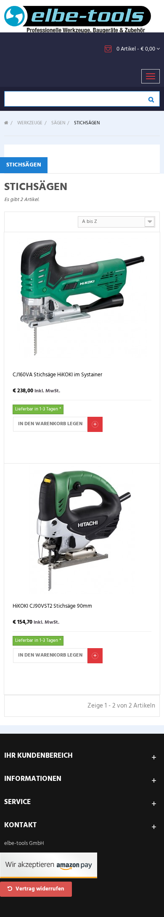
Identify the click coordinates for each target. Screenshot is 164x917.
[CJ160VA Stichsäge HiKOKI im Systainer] (82, 297)
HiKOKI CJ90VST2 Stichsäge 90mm (52, 607)
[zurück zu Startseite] (6, 123)
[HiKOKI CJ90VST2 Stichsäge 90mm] (82, 528)
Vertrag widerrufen (39, 889)
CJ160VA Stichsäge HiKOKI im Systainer (57, 375)
